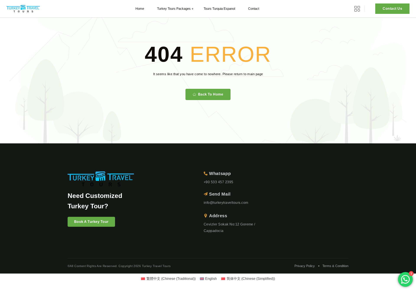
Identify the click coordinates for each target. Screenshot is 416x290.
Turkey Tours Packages (174, 8)
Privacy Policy (304, 266)
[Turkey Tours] (23, 9)
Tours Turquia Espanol (219, 8)
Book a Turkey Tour (91, 222)
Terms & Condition (335, 266)
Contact (253, 8)
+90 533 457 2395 (218, 182)
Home (139, 8)
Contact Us (392, 8)
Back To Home (210, 94)
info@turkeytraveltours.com (226, 202)
